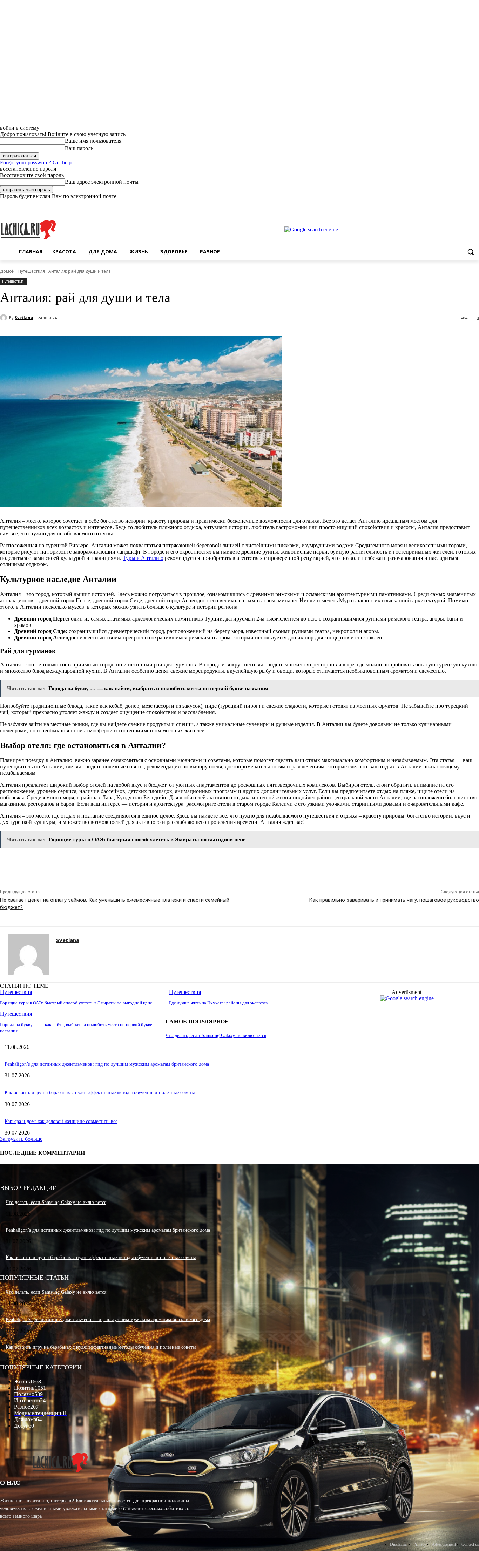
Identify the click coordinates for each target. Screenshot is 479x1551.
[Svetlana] (4, 317)
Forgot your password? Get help (36, 162)
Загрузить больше (21, 1139)
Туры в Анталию (143, 558)
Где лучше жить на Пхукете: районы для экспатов (218, 1002)
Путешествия (31, 271)
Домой (7, 271)
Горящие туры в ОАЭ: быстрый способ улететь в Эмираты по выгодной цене (76, 1002)
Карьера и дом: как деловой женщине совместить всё (61, 1121)
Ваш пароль (79, 148)
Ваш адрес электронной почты (102, 182)
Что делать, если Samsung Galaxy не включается (216, 1035)
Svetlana (24, 317)
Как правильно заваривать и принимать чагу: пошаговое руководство (394, 900)
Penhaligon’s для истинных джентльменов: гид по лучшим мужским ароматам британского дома (107, 1064)
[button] (470, 251)
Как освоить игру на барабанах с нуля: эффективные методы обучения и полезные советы (100, 1092)
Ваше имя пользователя (93, 141)
